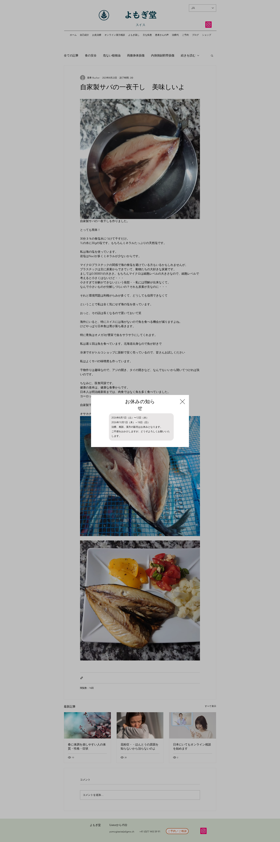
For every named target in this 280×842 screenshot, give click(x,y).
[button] (182, 401)
